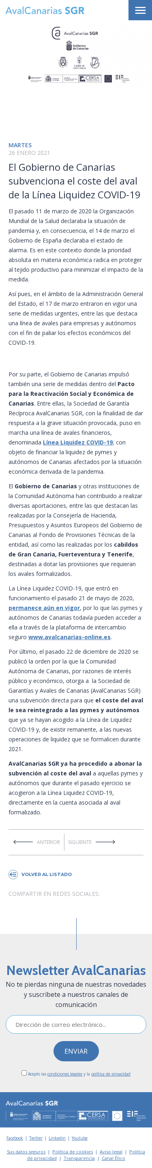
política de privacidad (111, 1074)
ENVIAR (76, 1051)
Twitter (36, 1138)
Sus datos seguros (26, 1152)
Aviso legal (111, 1152)
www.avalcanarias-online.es (69, 637)
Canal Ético (113, 1158)
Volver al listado (46, 874)
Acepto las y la (79, 1074)
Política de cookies (72, 1152)
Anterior (48, 842)
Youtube (80, 1138)
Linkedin (57, 1138)
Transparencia (79, 1158)
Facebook (14, 1138)
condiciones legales (64, 1074)
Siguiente (80, 842)
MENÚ (140, 10)
